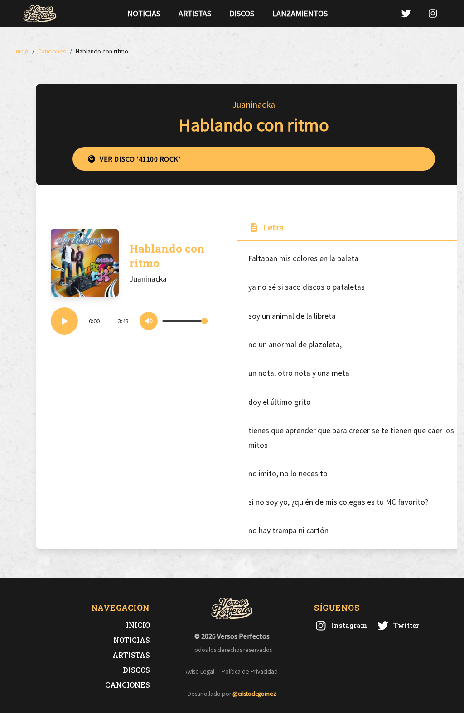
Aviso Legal (200, 671)
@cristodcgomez (254, 694)
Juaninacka (253, 104)
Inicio (138, 625)
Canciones (127, 684)
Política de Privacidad (250, 671)
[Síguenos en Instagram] (432, 13)
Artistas (195, 14)
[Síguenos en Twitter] (406, 13)
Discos (241, 14)
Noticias (143, 14)
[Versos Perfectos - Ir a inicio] (40, 14)
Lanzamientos (300, 14)
